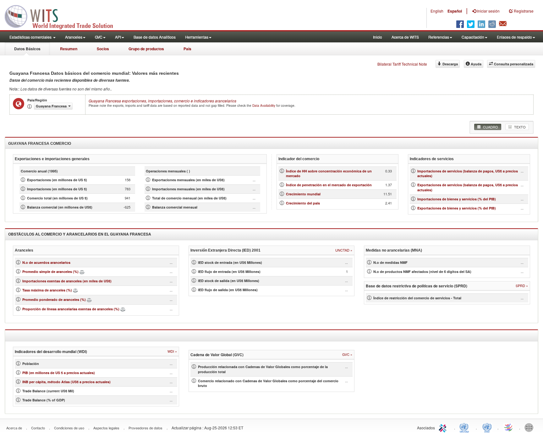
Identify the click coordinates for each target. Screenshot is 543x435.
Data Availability (264, 105)
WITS (63, 15)
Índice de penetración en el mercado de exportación (329, 184)
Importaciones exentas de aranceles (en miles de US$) (67, 281)
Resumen (68, 49)
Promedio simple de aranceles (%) (50, 271)
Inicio (377, 37)
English (437, 11)
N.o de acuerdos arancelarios (46, 262)
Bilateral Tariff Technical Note (402, 64)
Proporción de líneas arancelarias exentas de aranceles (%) (70, 309)
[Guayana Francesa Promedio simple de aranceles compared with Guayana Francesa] (82, 271)
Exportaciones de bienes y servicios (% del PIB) (456, 208)
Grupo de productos (146, 49)
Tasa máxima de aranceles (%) (47, 290)
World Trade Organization (508, 427)
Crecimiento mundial (303, 194)
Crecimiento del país (303, 203)
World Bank (530, 427)
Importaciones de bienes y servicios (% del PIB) (456, 199)
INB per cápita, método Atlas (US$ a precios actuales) (66, 381)
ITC (443, 427)
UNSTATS (487, 427)
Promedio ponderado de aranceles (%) (54, 299)
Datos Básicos (27, 49)
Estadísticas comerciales (30, 37)
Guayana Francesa (162, 100)
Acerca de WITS (405, 37)
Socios (103, 49)
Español (454, 11)
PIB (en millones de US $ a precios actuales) (58, 372)
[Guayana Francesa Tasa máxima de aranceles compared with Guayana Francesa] (75, 290)
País (187, 49)
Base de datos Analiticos (155, 37)
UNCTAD (465, 427)
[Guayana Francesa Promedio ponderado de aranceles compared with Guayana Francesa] (89, 299)
